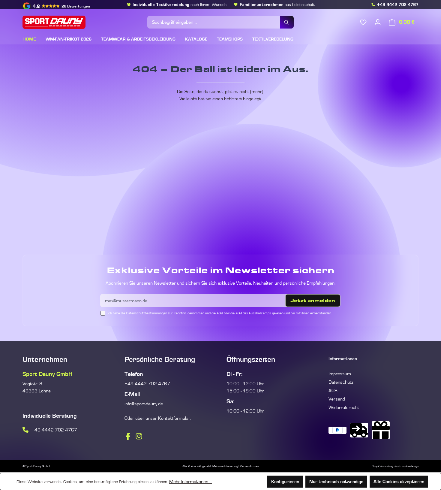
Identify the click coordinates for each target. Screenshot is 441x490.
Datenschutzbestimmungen (146, 313)
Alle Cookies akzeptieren (399, 481)
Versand (336, 399)
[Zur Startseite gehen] (81, 22)
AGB (220, 313)
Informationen (342, 358)
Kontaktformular (174, 418)
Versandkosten (249, 466)
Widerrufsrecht (343, 407)
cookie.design (410, 466)
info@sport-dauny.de (143, 404)
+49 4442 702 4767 (397, 4)
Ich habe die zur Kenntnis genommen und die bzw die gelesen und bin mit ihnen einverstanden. (220, 313)
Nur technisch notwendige (336, 481)
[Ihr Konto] (377, 22)
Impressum (339, 374)
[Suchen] (287, 22)
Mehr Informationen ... (190, 481)
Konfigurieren (285, 481)
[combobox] (213, 22)
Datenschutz (340, 382)
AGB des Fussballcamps (254, 313)
